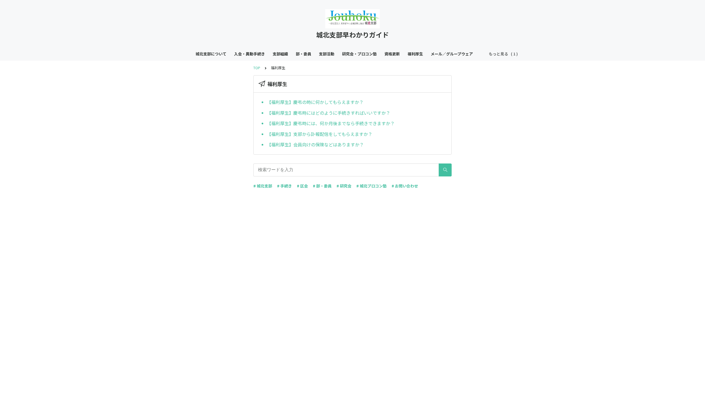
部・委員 (303, 54)
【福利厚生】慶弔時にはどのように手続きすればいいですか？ (328, 112)
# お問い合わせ (405, 186)
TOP (256, 67)
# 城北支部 (262, 186)
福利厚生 (415, 54)
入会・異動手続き (249, 54)
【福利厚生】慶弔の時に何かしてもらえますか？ (315, 102)
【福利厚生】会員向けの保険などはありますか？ (315, 144)
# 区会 (302, 186)
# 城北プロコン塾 (371, 186)
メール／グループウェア (452, 54)
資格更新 (392, 54)
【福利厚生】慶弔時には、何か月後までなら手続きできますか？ (331, 123)
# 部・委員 (322, 186)
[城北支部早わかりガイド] (352, 18)
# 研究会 (344, 186)
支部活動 (326, 54)
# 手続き (284, 186)
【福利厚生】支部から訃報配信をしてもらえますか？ (319, 134)
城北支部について (211, 54)
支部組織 (280, 54)
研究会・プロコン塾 (359, 54)
